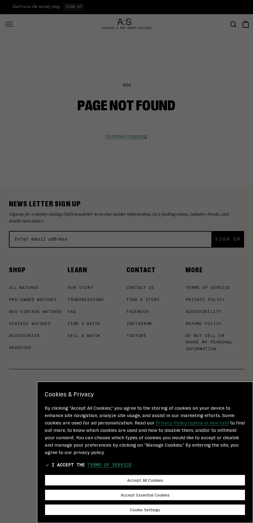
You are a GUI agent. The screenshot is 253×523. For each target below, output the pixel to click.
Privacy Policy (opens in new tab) (192, 422)
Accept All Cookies (145, 479)
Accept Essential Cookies (145, 494)
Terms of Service (109, 465)
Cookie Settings (145, 509)
